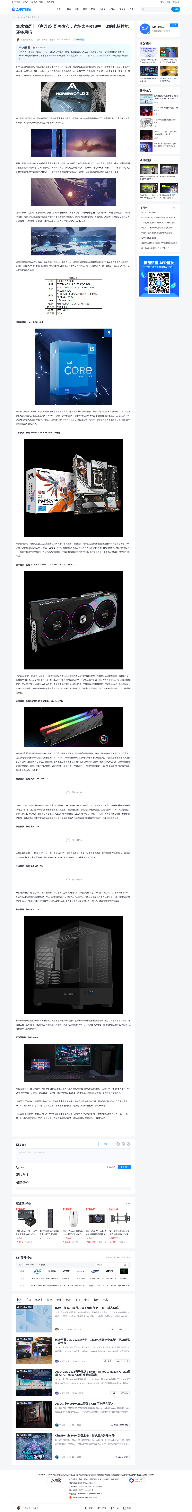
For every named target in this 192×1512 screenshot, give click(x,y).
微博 (123, 1144)
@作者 (112, 1167)
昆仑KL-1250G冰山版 (95, 1286)
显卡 (27, 17)
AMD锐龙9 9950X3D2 (119, 1425)
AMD (114, 1393)
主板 (120, 1329)
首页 (13, 17)
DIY (128, 1329)
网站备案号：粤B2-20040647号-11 (82, 1490)
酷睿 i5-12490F (52, 1278)
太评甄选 (34, 2)
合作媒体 (80, 1475)
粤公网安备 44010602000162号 (85, 1498)
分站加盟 (112, 1475)
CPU (28, 266)
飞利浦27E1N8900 (52, 1286)
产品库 (25, 2)
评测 (77, 9)
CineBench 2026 (121, 1457)
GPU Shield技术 (122, 1361)
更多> (128, 1203)
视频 (41, 2)
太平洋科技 (21, 9)
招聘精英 (120, 1475)
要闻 (69, 9)
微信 (128, 1144)
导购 (33, 17)
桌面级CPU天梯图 (113, 1257)
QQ (118, 1144)
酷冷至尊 (107, 1361)
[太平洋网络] (56, 1479)
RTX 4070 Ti (66, 1278)
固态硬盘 (53, 810)
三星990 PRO (95, 1278)
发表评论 (124, 1167)
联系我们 (104, 1475)
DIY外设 (20, 17)
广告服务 (72, 1475)
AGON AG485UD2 (38, 1286)
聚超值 (122, 9)
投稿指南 (88, 1475)
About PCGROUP (45, 1475)
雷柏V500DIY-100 (109, 1286)
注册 (168, 2)
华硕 (112, 1329)
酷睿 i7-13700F (38, 1278)
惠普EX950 (123, 1278)
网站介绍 (56, 1475)
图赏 (93, 9)
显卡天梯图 (126, 1257)
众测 (132, 9)
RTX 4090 (81, 1278)
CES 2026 (124, 1393)
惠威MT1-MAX (123, 1286)
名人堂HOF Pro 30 (109, 1278)
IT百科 (112, 9)
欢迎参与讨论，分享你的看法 (32, 1152)
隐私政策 (64, 1475)
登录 (162, 2)
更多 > (175, 208)
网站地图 (128, 1475)
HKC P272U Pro (66, 1286)
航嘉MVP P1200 (80, 1286)
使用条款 (96, 1475)
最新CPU (33, 1265)
